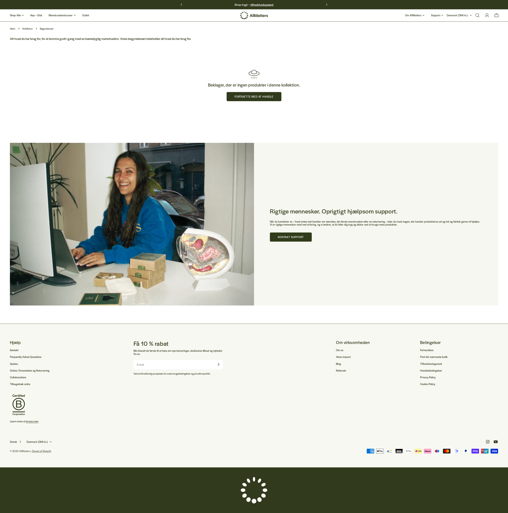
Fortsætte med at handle (254, 96)
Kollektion (27, 28)
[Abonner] (218, 364)
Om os (339, 350)
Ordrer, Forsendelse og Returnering (29, 370)
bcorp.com (32, 421)
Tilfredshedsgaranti (431, 363)
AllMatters (25, 451)
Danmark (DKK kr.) (457, 15)
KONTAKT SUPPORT (291, 237)
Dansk (13, 442)
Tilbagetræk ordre (20, 384)
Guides (14, 363)
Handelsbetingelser (431, 370)
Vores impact (343, 357)
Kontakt (14, 350)
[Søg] (477, 15)
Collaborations (18, 377)
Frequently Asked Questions (25, 357)
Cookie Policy (427, 384)
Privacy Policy (428, 377)
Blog (338, 363)
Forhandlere (427, 350)
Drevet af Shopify (41, 451)
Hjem (12, 28)
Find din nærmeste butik (434, 357)
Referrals (341, 370)
